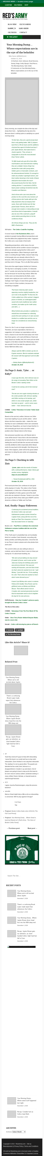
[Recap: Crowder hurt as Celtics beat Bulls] (11, 1114)
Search (36, 878)
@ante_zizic (16, 467)
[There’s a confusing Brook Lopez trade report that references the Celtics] (13, 688)
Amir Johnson (23, 61)
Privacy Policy (18, 1146)
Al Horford (14, 61)
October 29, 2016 (17, 365)
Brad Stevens (33, 61)
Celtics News (25, 24)
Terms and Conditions (31, 1146)
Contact (23, 32)
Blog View (12, 24)
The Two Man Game (25, 9)
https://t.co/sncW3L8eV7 (20, 475)
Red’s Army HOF (10, 9)
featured (10, 630)
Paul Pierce (33, 63)
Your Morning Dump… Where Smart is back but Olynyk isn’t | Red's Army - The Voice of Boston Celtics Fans (20, 820)
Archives (9, 1132)
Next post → (32, 828)
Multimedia (18, 5)
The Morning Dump (17, 66)
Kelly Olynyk (24, 63)
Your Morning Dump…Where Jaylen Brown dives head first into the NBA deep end (26, 920)
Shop (26, 5)
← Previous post (13, 828)
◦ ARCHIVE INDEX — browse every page (17, 1)
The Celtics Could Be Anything (23, 229)
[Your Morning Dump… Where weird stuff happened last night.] (11, 1100)
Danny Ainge (15, 63)
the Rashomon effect (23, 234)
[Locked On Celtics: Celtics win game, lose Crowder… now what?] (21, 947)
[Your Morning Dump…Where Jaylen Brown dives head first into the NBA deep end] (13, 709)
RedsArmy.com (15, 1151)
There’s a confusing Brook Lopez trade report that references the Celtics (26, 907)
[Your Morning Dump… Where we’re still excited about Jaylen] (13, 670)
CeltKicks (12, 32)
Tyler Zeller (28, 66)
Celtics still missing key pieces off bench (24, 624)
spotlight (20, 630)
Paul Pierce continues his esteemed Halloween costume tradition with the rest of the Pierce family (21, 528)
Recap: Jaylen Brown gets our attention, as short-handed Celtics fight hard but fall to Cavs (13, 741)
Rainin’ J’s (12, 28)
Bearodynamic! (8, 1146)
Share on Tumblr (9, 647)
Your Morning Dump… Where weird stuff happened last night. (26, 1100)
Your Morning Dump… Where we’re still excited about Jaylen (13, 680)
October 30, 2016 (17, 481)
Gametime (8, 5)
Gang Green (23, 28)
